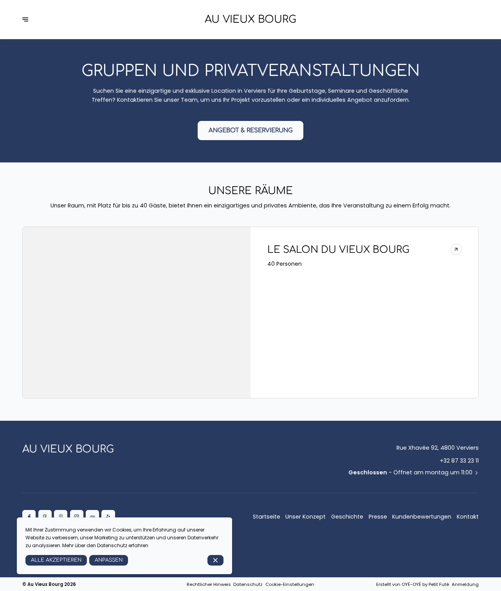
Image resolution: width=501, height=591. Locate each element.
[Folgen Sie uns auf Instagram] (76, 516)
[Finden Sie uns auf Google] (60, 516)
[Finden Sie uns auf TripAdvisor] (92, 516)
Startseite (266, 517)
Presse (378, 517)
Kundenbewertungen (421, 517)
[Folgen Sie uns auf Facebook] (29, 516)
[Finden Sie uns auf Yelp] (108, 516)
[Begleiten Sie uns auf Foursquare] (45, 516)
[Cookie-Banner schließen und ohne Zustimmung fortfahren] (215, 560)
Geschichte (347, 517)
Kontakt (468, 517)
